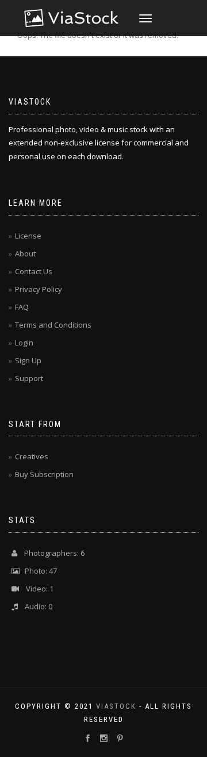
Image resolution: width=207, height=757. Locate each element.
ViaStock (116, 706)
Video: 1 (36, 588)
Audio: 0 (35, 606)
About (25, 253)
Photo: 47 (38, 571)
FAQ (22, 307)
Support (29, 378)
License (28, 235)
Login (24, 342)
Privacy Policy (38, 289)
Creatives (31, 456)
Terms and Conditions (53, 325)
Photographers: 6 (51, 553)
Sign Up (28, 360)
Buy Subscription (44, 474)
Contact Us (33, 271)
